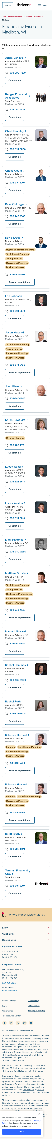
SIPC (40, 1049)
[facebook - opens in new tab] (4, 1023)
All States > (27, 17)
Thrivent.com (28, 1090)
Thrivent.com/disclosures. (13, 1060)
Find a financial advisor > (12, 17)
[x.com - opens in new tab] (18, 1023)
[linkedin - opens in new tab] (11, 1023)
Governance (7, 1011)
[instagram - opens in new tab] (24, 1023)
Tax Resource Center (11, 1016)
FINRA (30, 1049)
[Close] (39, 1114)
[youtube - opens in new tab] (31, 1023)
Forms (4, 1006)
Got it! (21, 1132)
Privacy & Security (36, 1010)
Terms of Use (34, 1005)
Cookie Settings (9, 1001)
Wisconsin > (38, 17)
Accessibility (33, 1001)
